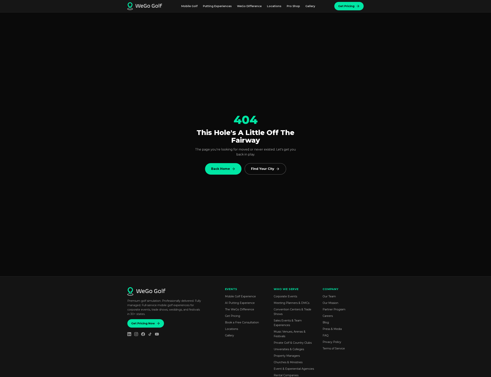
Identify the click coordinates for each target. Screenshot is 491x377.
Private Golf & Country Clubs (293, 342)
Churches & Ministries (288, 362)
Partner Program (334, 309)
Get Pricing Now (143, 323)
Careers (328, 316)
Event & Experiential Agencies (294, 368)
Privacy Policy (332, 342)
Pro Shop (293, 6)
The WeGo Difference (239, 309)
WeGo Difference (249, 6)
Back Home (220, 169)
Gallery (310, 6)
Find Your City (262, 169)
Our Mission (330, 303)
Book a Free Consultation (242, 322)
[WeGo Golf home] (144, 6)
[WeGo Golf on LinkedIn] (129, 334)
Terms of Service (334, 348)
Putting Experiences (217, 6)
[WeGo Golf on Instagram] (136, 334)
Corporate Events (285, 296)
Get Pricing (346, 6)
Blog (326, 322)
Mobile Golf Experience (240, 296)
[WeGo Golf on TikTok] (150, 334)
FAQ (326, 335)
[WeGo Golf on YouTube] (157, 334)
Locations (274, 6)
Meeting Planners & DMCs (291, 303)
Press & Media (332, 329)
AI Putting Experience (240, 303)
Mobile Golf (189, 6)
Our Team (329, 296)
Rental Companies (286, 375)
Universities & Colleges (289, 349)
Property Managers (287, 355)
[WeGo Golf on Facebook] (143, 334)
